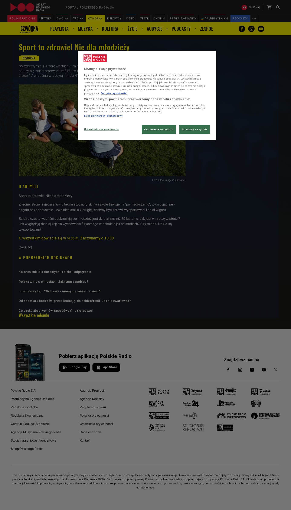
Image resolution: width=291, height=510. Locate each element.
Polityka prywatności (114, 93)
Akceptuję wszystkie (194, 129)
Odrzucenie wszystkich (159, 129)
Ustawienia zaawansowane (101, 129)
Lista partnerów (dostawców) (103, 115)
